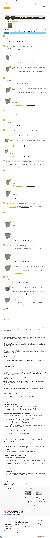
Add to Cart (13, 41)
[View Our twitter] (15, 511)
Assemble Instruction (25, 41)
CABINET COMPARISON (13, 8)
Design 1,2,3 (30, 8)
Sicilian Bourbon (9, 12)
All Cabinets (6, 8)
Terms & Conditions (17, 528)
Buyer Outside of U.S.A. (18, 529)
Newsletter (27, 525)
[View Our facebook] (12, 511)
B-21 (7, 77)
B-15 (13, 54)
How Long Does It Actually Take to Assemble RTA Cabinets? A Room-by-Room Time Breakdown (31, 499)
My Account (35, 0)
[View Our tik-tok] (17, 511)
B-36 (7, 129)
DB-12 (7, 169)
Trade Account (28, 526)
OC (7, 535)
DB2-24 (14, 253)
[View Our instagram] (5, 511)
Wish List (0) (38, 0)
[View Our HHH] (22, 511)
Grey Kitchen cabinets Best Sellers (9, 523)
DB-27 (13, 221)
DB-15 (13, 179)
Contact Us (16, 532)
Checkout (45, 0)
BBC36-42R (11, 149)
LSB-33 (7, 276)
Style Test (26, 8)
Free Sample (34, 8)
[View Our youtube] (10, 511)
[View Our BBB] (20, 511)
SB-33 (12, 297)
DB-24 (7, 211)
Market (5, 530)
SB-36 (7, 308)
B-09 (7, 35)
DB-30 (13, 232)
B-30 (7, 109)
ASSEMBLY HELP (39, 8)
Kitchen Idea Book (17, 524)
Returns (27, 522)
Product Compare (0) (9, 29)
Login (44, 3)
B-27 (13, 98)
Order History (28, 521)
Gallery (22, 8)
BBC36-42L (11, 138)
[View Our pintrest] (8, 511)
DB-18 (13, 190)
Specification (15, 21)
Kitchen (19, 8)
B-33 (7, 119)
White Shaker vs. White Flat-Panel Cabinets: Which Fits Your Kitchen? (42, 498)
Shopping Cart (42, 0)
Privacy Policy (17, 527)
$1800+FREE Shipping (18, 521)
